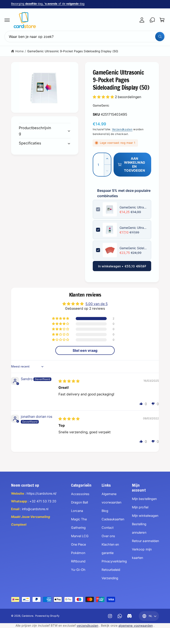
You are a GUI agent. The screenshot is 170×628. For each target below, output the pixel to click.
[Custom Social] (129, 616)
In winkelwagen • (122, 266)
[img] (69, 381)
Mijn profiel (140, 507)
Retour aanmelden (145, 541)
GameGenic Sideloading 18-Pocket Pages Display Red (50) (134, 248)
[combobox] (85, 36)
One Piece (78, 544)
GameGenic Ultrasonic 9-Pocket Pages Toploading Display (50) (134, 227)
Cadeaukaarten (113, 519)
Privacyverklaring (114, 561)
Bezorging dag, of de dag (48, 3)
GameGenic (101, 105)
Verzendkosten (122, 129)
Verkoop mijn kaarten (141, 553)
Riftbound (78, 561)
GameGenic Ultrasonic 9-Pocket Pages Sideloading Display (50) (72, 51)
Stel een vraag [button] (85, 350)
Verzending (110, 578)
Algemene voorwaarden (111, 498)
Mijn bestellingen (144, 499)
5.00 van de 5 (96, 304)
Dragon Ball (79, 502)
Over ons (108, 536)
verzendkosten (87, 625)
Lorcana (77, 511)
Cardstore (27, 615)
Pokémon (78, 553)
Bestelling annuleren (139, 528)
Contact (108, 528)
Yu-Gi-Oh (78, 570)
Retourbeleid (111, 570)
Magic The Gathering (79, 523)
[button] (7, 20)
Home (19, 51)
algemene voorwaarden (135, 625)
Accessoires (80, 494)
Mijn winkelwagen (145, 516)
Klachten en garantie (110, 548)
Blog (105, 511)
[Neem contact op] (152, 20)
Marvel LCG (80, 536)
